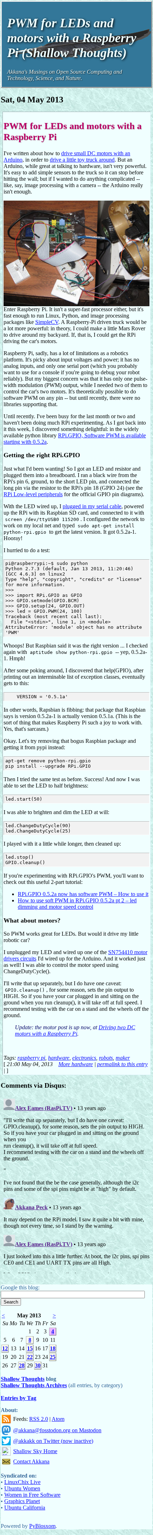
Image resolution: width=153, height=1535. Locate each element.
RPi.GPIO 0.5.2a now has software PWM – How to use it (83, 894)
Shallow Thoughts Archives (34, 1385)
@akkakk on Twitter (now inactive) (53, 1441)
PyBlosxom (42, 1526)
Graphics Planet (22, 1501)
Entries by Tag (18, 1398)
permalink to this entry (122, 1064)
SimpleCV (46, 322)
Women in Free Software (32, 1495)
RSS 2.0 (38, 1419)
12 (5, 1348)
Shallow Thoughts (22, 1379)
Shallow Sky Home (35, 1451)
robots (106, 1058)
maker (123, 1058)
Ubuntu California (24, 1508)
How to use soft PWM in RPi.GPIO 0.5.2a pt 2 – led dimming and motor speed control (77, 903)
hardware (58, 1058)
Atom (58, 1419)
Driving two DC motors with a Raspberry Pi (75, 1030)
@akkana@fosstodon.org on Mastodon (57, 1430)
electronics (84, 1058)
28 (22, 1365)
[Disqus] (76, 1184)
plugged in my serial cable (92, 506)
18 (53, 1348)
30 (38, 1365)
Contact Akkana (31, 1461)
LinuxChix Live (22, 1482)
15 (30, 1348)
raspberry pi (31, 1058)
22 (30, 1357)
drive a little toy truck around (82, 160)
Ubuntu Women (22, 1488)
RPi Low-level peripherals (33, 494)
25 (53, 1357)
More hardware (75, 1064)
